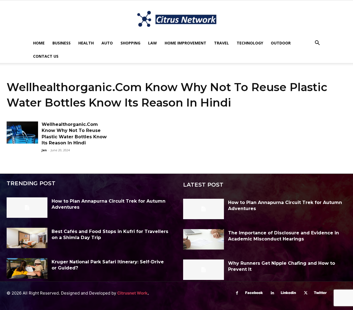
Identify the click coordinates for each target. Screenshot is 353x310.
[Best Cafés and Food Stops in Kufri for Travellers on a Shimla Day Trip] (27, 238)
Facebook (254, 292)
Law (152, 43)
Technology (250, 43)
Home (39, 43)
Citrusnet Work (132, 293)
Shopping (130, 43)
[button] (317, 43)
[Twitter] (306, 293)
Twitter (320, 292)
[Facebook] (237, 293)
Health (86, 43)
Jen (44, 150)
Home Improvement (185, 43)
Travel (221, 43)
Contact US (45, 56)
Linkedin (288, 292)
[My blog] (176, 19)
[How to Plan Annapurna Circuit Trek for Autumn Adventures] (27, 207)
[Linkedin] (272, 293)
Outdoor (281, 43)
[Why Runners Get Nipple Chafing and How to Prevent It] (203, 269)
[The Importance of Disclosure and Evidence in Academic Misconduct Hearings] (203, 239)
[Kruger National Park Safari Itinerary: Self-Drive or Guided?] (27, 268)
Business (61, 43)
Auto (107, 43)
